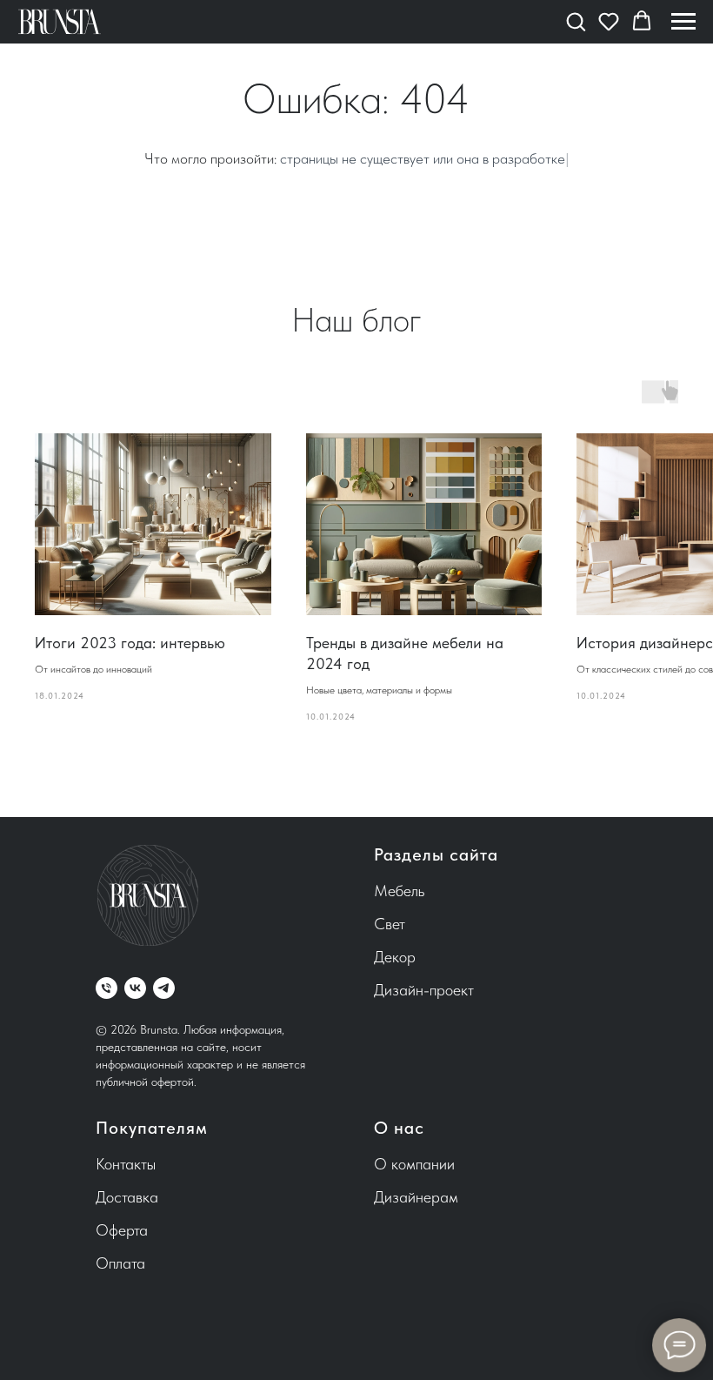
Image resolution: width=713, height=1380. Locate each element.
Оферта (122, 1230)
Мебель (399, 890)
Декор (395, 957)
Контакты (126, 1164)
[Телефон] (106, 988)
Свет (389, 923)
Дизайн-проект (424, 990)
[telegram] (164, 988)
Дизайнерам (416, 1197)
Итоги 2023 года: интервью (130, 642)
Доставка (127, 1197)
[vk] (135, 988)
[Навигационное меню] (683, 21)
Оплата (120, 1263)
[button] (575, 20)
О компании (414, 1164)
